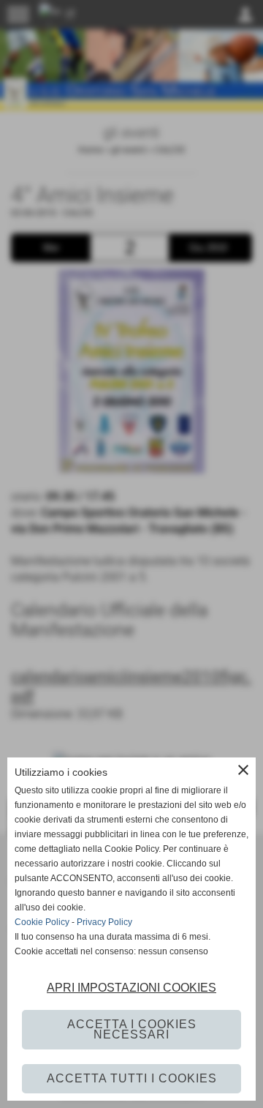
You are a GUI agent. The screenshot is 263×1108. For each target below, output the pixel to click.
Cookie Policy (42, 922)
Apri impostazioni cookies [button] (131, 987)
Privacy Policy (104, 922)
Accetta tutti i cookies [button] (132, 1078)
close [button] (243, 770)
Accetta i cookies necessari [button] (132, 1029)
